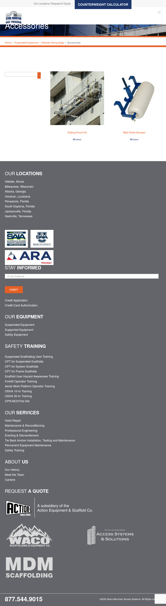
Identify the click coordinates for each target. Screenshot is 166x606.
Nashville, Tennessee (18, 216)
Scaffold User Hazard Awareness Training (32, 376)
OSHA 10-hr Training (18, 391)
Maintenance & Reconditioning (24, 425)
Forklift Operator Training (21, 381)
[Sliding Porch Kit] (77, 98)
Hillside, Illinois (14, 181)
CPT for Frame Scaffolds (21, 371)
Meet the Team (14, 474)
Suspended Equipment (19, 324)
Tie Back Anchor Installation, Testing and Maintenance (40, 440)
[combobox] (23, 74)
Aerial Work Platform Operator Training (30, 386)
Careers (10, 479)
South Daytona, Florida (20, 206)
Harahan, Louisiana (17, 196)
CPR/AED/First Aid (17, 401)
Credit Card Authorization (21, 305)
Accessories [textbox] (16, 75)
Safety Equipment (16, 334)
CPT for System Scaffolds (21, 366)
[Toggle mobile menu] (159, 12)
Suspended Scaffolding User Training (29, 356)
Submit (14, 289)
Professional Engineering (21, 430)
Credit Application (16, 300)
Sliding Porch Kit (77, 132)
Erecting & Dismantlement (22, 435)
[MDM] (29, 553)
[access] (110, 520)
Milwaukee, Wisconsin (19, 186)
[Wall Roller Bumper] (134, 98)
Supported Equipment (19, 329)
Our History (12, 469)
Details (78, 139)
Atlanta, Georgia (15, 191)
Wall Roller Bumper (134, 132)
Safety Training (14, 450)
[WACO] (29, 520)
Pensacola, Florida (17, 201)
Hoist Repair (13, 420)
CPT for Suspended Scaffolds (24, 361)
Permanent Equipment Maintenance (28, 445)
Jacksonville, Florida (18, 211)
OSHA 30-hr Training (18, 396)
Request (27, 491)
